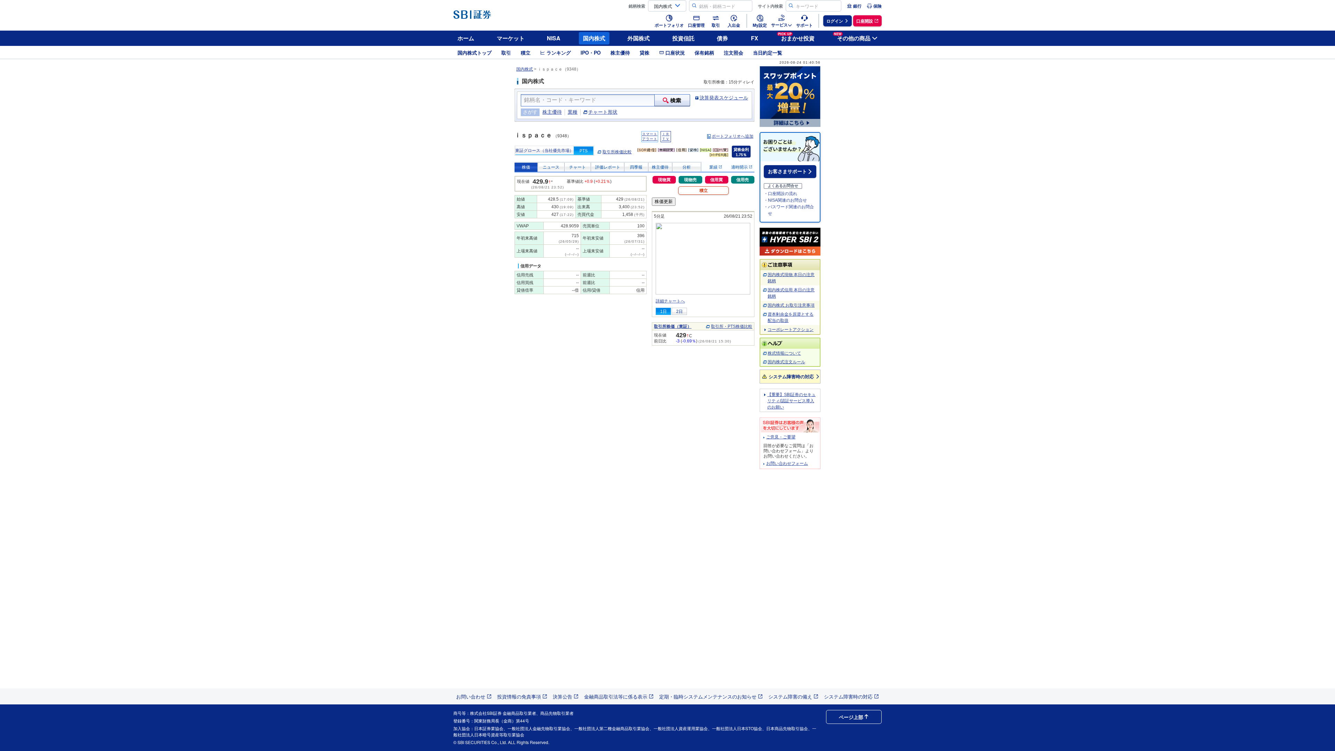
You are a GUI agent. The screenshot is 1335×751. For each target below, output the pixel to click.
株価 (526, 167)
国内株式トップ (475, 52)
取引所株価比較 (617, 152)
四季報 (636, 167)
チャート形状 (602, 112)
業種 (572, 112)
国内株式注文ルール (786, 362)
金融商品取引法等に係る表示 (615, 696)
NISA (553, 38)
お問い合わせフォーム (787, 463)
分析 (686, 167)
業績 (714, 167)
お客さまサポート (787, 171)
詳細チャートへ (670, 301)
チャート (577, 167)
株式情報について (784, 353)
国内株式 (594, 38)
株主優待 (620, 52)
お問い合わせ (470, 696)
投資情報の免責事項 (519, 696)
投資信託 (683, 38)
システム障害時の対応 (791, 376)
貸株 (644, 52)
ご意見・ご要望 (780, 437)
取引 (506, 52)
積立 (526, 52)
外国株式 (639, 38)
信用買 (716, 179)
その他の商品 (852, 37)
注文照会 (733, 52)
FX (754, 38)
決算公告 (562, 696)
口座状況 (675, 52)
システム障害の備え (790, 696)
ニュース (551, 167)
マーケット (511, 38)
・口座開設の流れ (780, 193)
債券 (722, 38)
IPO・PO (591, 52)
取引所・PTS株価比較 (731, 326)
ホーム (466, 38)
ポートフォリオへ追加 (732, 136)
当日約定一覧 (767, 52)
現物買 (664, 179)
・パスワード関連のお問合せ (789, 210)
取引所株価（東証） (672, 326)
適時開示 (740, 167)
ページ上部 (851, 716)
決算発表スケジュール (723, 97)
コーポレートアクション (791, 329)
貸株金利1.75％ (741, 152)
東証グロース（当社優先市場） (544, 150)
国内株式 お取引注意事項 (791, 305)
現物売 (690, 179)
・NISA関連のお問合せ (785, 200)
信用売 (742, 179)
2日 (679, 311)
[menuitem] (854, 5)
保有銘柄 (704, 52)
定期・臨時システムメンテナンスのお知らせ (707, 696)
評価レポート (607, 167)
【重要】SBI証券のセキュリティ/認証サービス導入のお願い (791, 401)
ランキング (559, 52)
